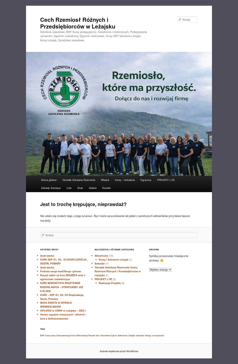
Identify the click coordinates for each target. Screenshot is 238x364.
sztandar (140, 335)
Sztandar (100, 263)
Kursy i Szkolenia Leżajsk (113, 259)
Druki (80, 188)
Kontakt (106, 188)
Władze (105, 180)
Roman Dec (94, 335)
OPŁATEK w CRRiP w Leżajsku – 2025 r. (63, 310)
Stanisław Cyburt (108, 335)
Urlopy (148, 335)
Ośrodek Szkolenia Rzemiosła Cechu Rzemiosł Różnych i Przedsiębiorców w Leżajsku (118, 271)
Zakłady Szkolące (51, 188)
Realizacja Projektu (110, 283)
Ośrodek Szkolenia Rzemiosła (78, 180)
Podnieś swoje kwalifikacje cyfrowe (60, 271)
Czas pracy (50, 335)
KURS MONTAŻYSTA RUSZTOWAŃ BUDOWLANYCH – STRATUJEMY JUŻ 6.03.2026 (61, 287)
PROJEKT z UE (166, 180)
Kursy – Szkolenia (125, 180)
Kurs (73, 335)
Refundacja (82, 335)
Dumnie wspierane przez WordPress (119, 351)
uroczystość (158, 335)
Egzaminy (146, 180)
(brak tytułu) (47, 255)
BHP (42, 335)
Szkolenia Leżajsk (126, 335)
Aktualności (101, 255)
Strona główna (49, 180)
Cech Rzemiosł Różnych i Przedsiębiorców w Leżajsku (77, 22)
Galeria (93, 188)
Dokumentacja (63, 335)
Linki (69, 188)
